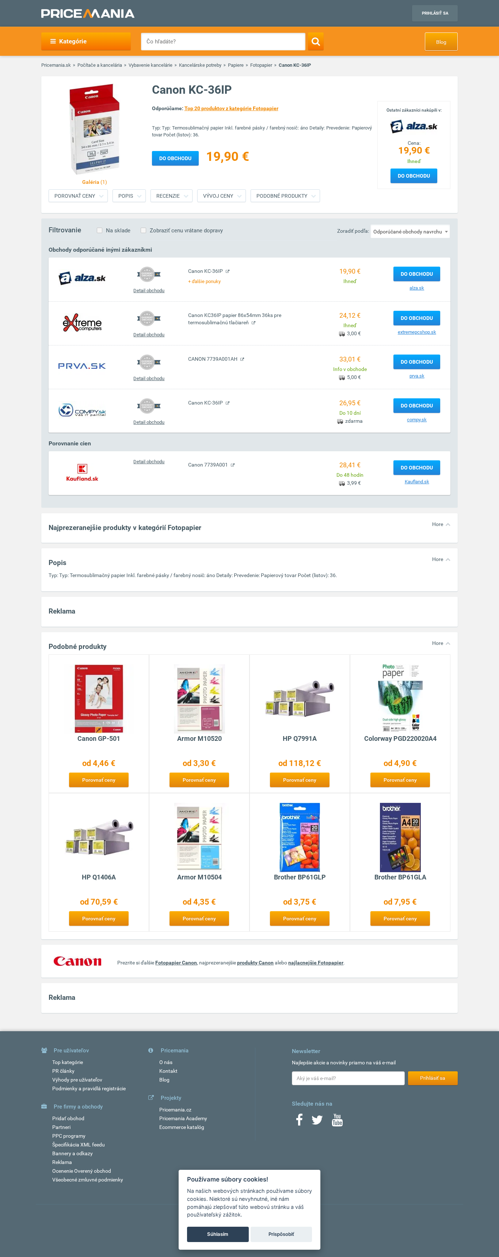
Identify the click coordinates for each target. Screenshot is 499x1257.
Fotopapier (261, 65)
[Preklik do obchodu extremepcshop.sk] (82, 322)
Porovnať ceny (74, 196)
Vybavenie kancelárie (150, 65)
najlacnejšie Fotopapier (315, 963)
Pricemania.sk (56, 65)
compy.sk (417, 419)
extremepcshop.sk (417, 332)
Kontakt (168, 1071)
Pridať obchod (68, 1118)
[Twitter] (317, 1122)
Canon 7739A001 (208, 465)
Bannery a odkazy (72, 1153)
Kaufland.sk (417, 481)
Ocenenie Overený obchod (81, 1171)
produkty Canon (255, 963)
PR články (63, 1071)
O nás (165, 1062)
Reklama (62, 1162)
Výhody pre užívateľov (77, 1080)
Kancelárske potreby (200, 65)
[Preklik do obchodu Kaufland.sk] (82, 472)
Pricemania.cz (175, 1110)
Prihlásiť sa (435, 13)
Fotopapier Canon (176, 963)
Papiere (236, 65)
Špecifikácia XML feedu (78, 1145)
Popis (125, 196)
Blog (441, 42)
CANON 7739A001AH (213, 359)
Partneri (61, 1127)
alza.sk (417, 288)
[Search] (316, 41)
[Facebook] (299, 1122)
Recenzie (168, 196)
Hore (437, 524)
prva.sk (417, 376)
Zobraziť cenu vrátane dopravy (186, 230)
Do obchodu (414, 176)
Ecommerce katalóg (181, 1127)
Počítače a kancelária (99, 65)
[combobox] (410, 231)
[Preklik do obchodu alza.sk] (82, 278)
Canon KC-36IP (206, 271)
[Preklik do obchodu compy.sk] (82, 410)
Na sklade (118, 230)
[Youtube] (337, 1122)
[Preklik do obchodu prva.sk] (82, 366)
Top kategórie (67, 1062)
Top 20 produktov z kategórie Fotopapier (231, 108)
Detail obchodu (148, 290)
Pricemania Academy (183, 1118)
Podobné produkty (281, 196)
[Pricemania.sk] (87, 13)
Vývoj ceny (218, 196)
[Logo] (414, 126)
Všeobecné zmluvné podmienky (87, 1180)
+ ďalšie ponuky (204, 281)
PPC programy (68, 1136)
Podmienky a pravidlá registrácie (89, 1088)
